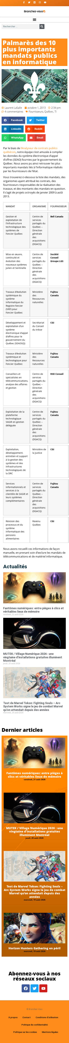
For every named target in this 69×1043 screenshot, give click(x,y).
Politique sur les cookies (25, 1032)
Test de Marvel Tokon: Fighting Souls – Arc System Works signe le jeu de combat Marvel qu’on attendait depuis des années (33, 706)
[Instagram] (40, 2)
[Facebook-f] (24, 2)
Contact (26, 1017)
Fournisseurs (36, 111)
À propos (13, 1017)
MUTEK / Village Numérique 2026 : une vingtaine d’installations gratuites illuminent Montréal (32, 657)
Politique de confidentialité (35, 1025)
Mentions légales (50, 1032)
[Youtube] (45, 2)
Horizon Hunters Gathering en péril (34, 948)
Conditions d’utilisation (47, 1017)
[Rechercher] (41, 26)
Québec (48, 111)
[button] (34, 19)
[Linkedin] (34, 2)
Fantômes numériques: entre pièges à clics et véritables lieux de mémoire (33, 610)
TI (55, 111)
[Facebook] (26, 988)
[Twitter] (29, 2)
